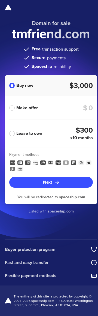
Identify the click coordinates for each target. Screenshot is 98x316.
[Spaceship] (8, 7)
